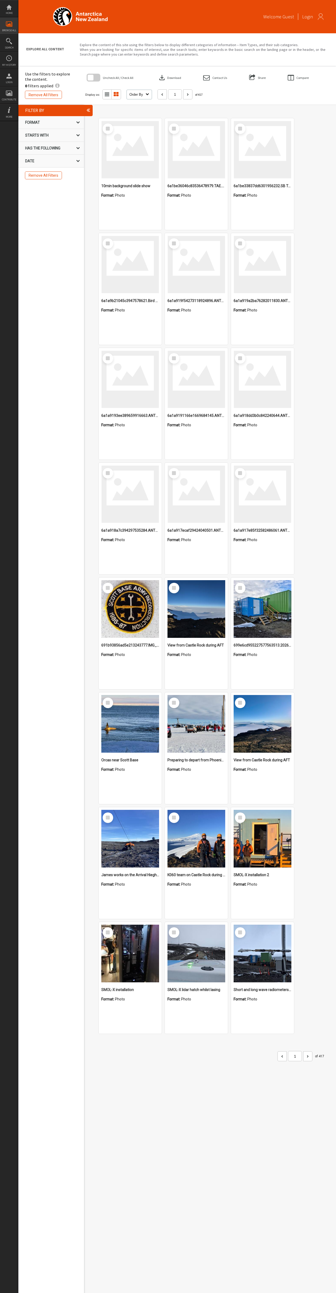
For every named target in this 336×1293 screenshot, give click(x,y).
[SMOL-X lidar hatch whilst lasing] (196, 953)
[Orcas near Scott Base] (130, 724)
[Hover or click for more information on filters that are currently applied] (57, 85)
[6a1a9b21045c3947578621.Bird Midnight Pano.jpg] (130, 264)
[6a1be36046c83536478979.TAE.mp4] (196, 150)
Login (9, 82)
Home (9, 13)
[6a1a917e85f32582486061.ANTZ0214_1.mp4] (262, 494)
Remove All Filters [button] (43, 95)
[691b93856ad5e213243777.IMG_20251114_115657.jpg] (130, 609)
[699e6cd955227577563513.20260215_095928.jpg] (262, 609)
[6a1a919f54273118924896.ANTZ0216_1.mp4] (196, 264)
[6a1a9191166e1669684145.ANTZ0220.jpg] (196, 379)
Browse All (9, 30)
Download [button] (169, 78)
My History (9, 65)
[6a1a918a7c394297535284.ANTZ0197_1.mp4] (130, 494)
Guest (288, 17)
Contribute (9, 99)
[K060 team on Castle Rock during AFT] (196, 839)
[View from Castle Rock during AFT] (196, 609)
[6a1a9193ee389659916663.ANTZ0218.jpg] (130, 379)
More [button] (9, 116)
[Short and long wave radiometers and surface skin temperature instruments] (262, 953)
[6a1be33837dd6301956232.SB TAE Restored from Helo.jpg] (262, 150)
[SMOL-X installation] (130, 953)
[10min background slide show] (130, 150)
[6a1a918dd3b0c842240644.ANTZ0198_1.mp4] (262, 379)
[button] (215, 77)
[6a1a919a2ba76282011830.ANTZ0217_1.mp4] (262, 264)
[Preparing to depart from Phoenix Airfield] (196, 724)
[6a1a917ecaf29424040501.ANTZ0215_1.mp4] (196, 494)
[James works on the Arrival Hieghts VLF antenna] (130, 839)
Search (9, 47)
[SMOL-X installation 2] (262, 839)
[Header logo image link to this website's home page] (80, 8)
